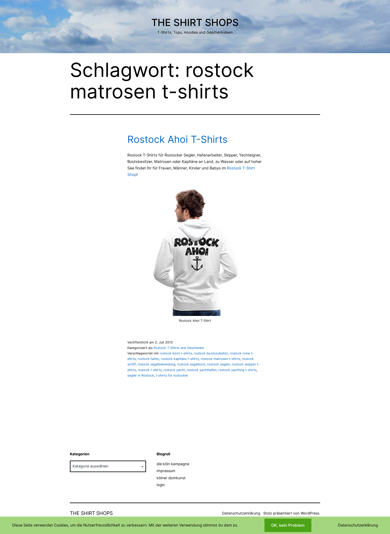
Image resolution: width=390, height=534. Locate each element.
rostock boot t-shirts (176, 353)
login (161, 485)
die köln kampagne (173, 464)
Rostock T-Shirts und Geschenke (179, 348)
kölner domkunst (171, 478)
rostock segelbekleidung (156, 364)
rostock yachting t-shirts (237, 370)
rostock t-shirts (150, 370)
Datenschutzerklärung (241, 513)
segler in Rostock (140, 375)
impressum (166, 471)
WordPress (310, 513)
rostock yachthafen (202, 370)
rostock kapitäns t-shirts (180, 359)
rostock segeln (218, 364)
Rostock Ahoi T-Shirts (177, 139)
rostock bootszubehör (211, 353)
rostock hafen (148, 359)
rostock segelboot (191, 364)
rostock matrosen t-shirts (220, 359)
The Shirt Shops (195, 22)
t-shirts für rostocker (172, 375)
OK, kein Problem (288, 525)
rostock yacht (174, 370)
